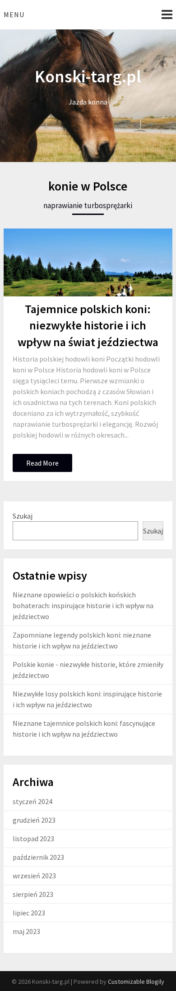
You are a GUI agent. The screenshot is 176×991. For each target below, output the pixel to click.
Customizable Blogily (136, 981)
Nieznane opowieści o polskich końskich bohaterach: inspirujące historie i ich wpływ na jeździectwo (83, 605)
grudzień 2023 (34, 819)
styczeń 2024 (32, 801)
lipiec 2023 (29, 912)
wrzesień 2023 (34, 875)
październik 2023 (38, 857)
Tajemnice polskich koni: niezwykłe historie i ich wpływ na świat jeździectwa (88, 325)
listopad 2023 (33, 838)
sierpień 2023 (33, 894)
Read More (42, 462)
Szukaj (22, 515)
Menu (14, 14)
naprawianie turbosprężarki (87, 205)
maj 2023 (26, 931)
